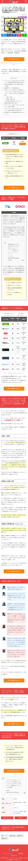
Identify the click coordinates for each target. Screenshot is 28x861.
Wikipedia (20, 817)
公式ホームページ (7, 817)
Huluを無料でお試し (14, 59)
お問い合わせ (14, 855)
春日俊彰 (21, 811)
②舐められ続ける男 (10, 99)
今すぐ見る (22, 143)
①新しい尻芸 (9, 97)
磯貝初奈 (20, 835)
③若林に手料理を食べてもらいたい (14, 101)
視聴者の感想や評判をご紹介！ (11, 103)
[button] (25, 401)
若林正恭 (18, 813)
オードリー (15, 811)
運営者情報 (20, 853)
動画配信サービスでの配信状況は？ (12, 88)
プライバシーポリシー (7, 853)
